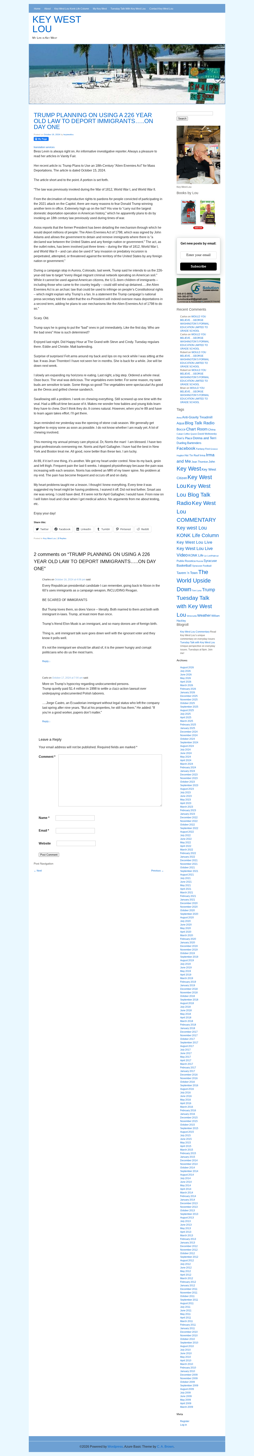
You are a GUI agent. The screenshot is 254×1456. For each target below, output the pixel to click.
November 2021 (189, 864)
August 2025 (187, 710)
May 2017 (185, 1056)
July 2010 (185, 1349)
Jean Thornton (199, 461)
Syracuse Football (202, 566)
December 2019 (189, 946)
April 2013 (185, 1232)
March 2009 (186, 1407)
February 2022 (188, 853)
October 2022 (187, 824)
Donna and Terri (204, 438)
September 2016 (189, 1085)
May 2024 (185, 756)
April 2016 (185, 1103)
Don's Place (184, 438)
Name (44, 817)
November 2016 (189, 1078)
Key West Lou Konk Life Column (71, 8)
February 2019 (188, 981)
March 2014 (186, 1192)
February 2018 (188, 1024)
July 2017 (185, 1049)
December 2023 (189, 774)
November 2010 (189, 1335)
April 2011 (185, 1317)
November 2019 (189, 949)
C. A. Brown (165, 1446)
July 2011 (185, 1307)
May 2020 (185, 928)
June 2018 (186, 1010)
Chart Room (197, 429)
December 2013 (189, 1203)
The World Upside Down (194, 580)
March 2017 (186, 1064)
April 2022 (185, 846)
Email (44, 830)
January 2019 (187, 985)
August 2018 (187, 1003)
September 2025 (189, 706)
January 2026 (187, 692)
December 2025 (189, 696)
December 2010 (189, 1332)
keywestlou (69, 134)
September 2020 (189, 914)
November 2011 (188, 1292)
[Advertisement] (101, 881)
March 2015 (186, 1149)
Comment (47, 756)
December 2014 (189, 1160)
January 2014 (187, 1199)
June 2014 (186, 1182)
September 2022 (189, 828)
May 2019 (185, 971)
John (212, 461)
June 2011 (185, 1310)
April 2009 (185, 1403)
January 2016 (187, 1114)
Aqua (180, 423)
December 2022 (189, 817)
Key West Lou (56, 24)
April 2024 (185, 760)
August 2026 (187, 667)
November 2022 (189, 821)
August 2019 (187, 960)
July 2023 (185, 792)
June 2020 (186, 924)
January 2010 (187, 1371)
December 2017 (189, 1031)
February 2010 (188, 1367)
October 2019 (187, 953)
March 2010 (186, 1364)
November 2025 (189, 699)
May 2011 (185, 1314)
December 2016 (189, 1074)
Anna (179, 417)
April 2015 (185, 1146)
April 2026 (185, 681)
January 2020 (187, 942)
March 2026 (186, 685)
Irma (202, 455)
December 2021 (189, 860)
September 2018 (189, 999)
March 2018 (186, 1021)
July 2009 (185, 1392)
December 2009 (189, 1374)
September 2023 (189, 785)
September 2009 (189, 1385)
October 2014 (187, 1167)
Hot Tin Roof (192, 455)
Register (184, 1421)
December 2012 (189, 1246)
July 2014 (185, 1178)
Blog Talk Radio (200, 423)
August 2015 (187, 1132)
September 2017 (189, 1042)
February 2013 (188, 1239)
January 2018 (187, 1028)
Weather (204, 615)
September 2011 (189, 1299)
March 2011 (186, 1321)
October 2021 (187, 867)
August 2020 (187, 917)
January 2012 (187, 1285)
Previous (157, 870)
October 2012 (187, 1253)
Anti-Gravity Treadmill (197, 417)
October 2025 (187, 703)
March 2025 (186, 721)
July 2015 (185, 1135)
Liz (205, 556)
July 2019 (185, 964)
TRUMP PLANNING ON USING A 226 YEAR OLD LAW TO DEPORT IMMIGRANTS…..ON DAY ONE (93, 121)
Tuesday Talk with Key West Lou (194, 606)
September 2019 (189, 956)
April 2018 (185, 1017)
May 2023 (185, 799)
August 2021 (187, 874)
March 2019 (186, 978)
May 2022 (185, 842)
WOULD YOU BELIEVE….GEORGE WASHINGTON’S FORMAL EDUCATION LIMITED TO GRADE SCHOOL (194, 323)
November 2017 (189, 1035)
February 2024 (188, 767)
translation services (44, 147)
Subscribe (198, 266)
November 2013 (189, 1207)
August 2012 (187, 1260)
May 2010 (185, 1357)
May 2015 (185, 1142)
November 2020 (189, 906)
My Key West (100, 8)
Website (45, 843)
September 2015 (189, 1128)
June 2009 (186, 1396)
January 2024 (187, 771)
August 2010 (187, 1346)
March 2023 (186, 806)
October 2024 (187, 739)
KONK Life (195, 555)
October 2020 (187, 910)
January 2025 (187, 728)
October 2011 (187, 1296)
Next (38, 870)
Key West (189, 468)
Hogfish (180, 455)
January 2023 (187, 814)
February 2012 (188, 1282)
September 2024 (189, 742)
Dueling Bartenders (189, 443)
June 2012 (186, 1267)
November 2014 (189, 1164)
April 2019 (185, 974)
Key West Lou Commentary (195, 631)
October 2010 (187, 1339)
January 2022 (187, 856)
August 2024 (187, 746)
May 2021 (185, 885)
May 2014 (185, 1185)
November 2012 (189, 1249)
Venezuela (192, 616)
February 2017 (188, 1067)
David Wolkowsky (207, 433)
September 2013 (189, 1214)
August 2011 (187, 1303)
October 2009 (187, 1382)
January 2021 (187, 899)
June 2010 (186, 1353)
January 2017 (187, 1071)
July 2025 (185, 714)
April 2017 (185, 1060)
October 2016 (187, 1081)
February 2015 (188, 1153)
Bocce (181, 429)
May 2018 (185, 1014)
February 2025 (188, 724)
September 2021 (189, 871)
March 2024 (186, 764)
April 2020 (185, 931)
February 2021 (188, 896)
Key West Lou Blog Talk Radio (194, 494)
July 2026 (185, 671)
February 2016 (188, 1110)
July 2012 (185, 1264)
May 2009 (185, 1399)
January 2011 (187, 1328)
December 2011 (188, 1289)
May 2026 (185, 678)
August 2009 (187, 1389)
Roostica (190, 560)
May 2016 (185, 1099)
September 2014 (189, 1171)
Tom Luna (196, 590)
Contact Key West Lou (161, 8)
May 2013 (185, 1228)
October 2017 (187, 1039)
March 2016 (186, 1106)
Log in (183, 1424)
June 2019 (186, 967)
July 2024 (185, 749)
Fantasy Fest (203, 449)
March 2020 (186, 935)
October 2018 (187, 996)
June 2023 (186, 796)
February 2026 (188, 689)
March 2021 (186, 892)
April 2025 (185, 717)
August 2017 (187, 1046)
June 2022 (186, 839)
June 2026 (186, 674)
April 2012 (185, 1274)
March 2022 (186, 849)
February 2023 (188, 810)
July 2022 (185, 835)
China (212, 429)
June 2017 (186, 1053)
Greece (214, 449)
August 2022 (187, 831)
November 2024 (189, 735)
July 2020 (185, 921)
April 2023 (185, 803)
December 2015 (189, 1117)
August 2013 (187, 1217)
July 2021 (185, 878)
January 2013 (187, 1242)
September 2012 (189, 1257)
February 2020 (188, 939)
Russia (199, 561)
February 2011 (188, 1324)
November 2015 (189, 1121)
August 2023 (187, 789)
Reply (46, 661)
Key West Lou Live (194, 542)
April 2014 (185, 1189)
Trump (208, 589)
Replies (62, 538)
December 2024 (189, 731)
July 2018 (185, 1006)
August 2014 (187, 1174)
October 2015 (187, 1124)
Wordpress (115, 1446)
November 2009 (189, 1378)
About (47, 8)
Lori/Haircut (212, 556)
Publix (180, 560)
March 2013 (186, 1235)
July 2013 (185, 1221)
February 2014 (188, 1196)
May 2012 (185, 1271)
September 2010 (189, 1342)
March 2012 (186, 1278)
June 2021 (186, 881)
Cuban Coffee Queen (187, 434)
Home (37, 8)
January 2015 (187, 1157)
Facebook (186, 448)
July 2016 (185, 1092)
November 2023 (189, 778)
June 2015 (186, 1139)
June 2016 (186, 1096)
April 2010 (185, 1360)
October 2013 (187, 1210)
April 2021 (185, 889)
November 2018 (189, 992)
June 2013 (186, 1224)
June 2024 (186, 753)
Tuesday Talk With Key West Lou (128, 8)
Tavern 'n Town (187, 573)
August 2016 (187, 1089)
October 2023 (187, 781)
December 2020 (189, 903)
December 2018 (189, 989)
